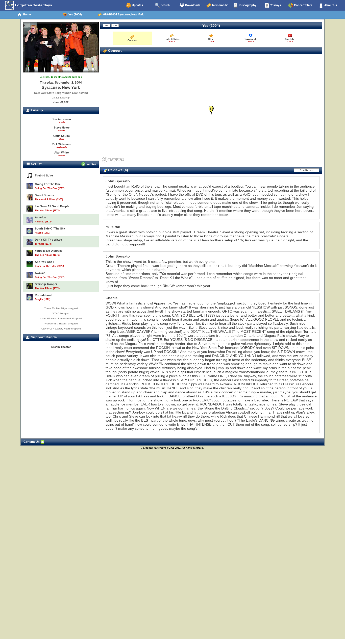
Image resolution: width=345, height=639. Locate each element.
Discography (247, 5)
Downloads (192, 5)
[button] (211, 110)
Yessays (275, 5)
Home (26, 14)
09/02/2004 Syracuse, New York (123, 14)
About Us (330, 5)
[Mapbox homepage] (113, 160)
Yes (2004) (74, 14)
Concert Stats (302, 5)
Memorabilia (219, 5)
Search (165, 5)
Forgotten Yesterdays (33, 5)
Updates (137, 5)
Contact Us (31, 442)
